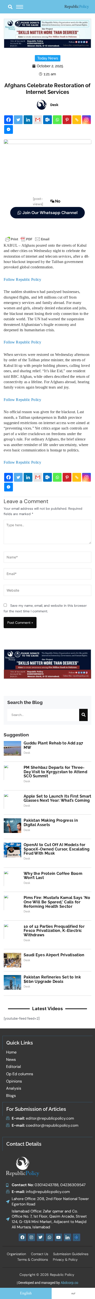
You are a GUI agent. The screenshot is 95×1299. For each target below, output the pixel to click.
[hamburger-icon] (19, 6)
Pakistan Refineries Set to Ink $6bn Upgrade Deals (52, 979)
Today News (47, 58)
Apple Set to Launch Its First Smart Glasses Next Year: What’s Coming (57, 798)
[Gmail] (37, 119)
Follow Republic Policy (22, 279)
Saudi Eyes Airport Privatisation (54, 955)
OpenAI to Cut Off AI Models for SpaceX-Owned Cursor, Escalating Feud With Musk (56, 849)
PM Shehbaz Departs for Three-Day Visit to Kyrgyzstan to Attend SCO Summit (55, 771)
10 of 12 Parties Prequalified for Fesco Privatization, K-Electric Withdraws (54, 930)
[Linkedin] (28, 119)
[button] (10, 7)
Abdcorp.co (69, 1283)
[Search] (83, 715)
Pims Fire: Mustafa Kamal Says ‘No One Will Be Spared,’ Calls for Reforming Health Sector (57, 901)
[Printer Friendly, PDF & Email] (27, 239)
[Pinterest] (67, 119)
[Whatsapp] (57, 119)
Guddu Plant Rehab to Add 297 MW (53, 745)
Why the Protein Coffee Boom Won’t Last (53, 875)
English (26, 1293)
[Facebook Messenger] (8, 129)
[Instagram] (86, 119)
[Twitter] (18, 119)
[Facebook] (8, 119)
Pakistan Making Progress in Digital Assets (51, 822)
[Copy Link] (76, 119)
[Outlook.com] (47, 119)
